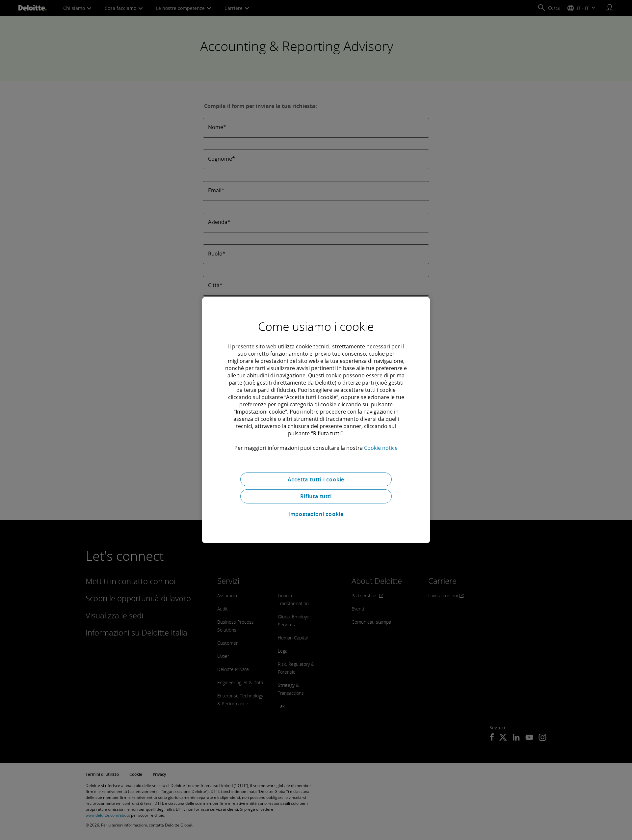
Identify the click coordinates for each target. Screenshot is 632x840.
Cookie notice (381, 447)
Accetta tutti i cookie (316, 479)
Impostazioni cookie (316, 514)
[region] (316, 420)
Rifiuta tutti (315, 496)
